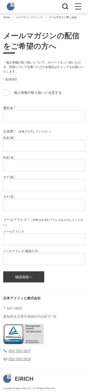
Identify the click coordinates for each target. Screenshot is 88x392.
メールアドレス (43, 222)
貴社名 (9, 108)
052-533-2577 (20, 350)
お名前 (27, 131)
